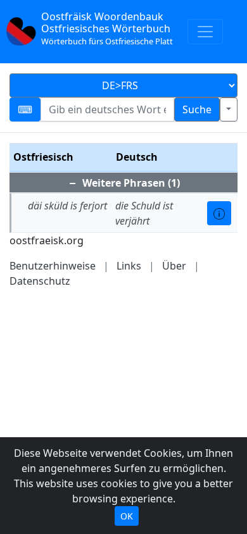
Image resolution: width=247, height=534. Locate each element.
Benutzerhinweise (53, 266)
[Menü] (205, 31)
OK (126, 516)
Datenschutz (40, 281)
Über (174, 266)
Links (129, 266)
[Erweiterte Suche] (229, 109)
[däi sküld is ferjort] (219, 213)
